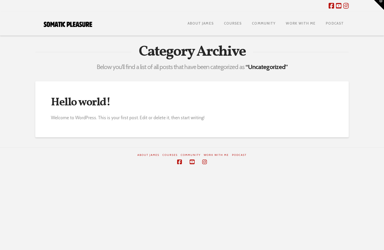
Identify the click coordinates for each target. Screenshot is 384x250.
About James (148, 155)
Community (191, 155)
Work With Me (216, 155)
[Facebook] (331, 6)
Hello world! (80, 102)
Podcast (239, 155)
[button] (379, 5)
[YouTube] (338, 6)
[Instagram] (346, 6)
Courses (170, 155)
